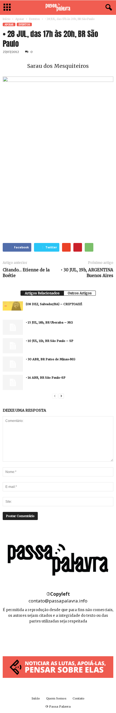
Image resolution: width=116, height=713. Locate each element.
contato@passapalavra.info (58, 601)
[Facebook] (46, 637)
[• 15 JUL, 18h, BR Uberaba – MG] (13, 327)
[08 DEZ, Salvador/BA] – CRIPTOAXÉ (54, 304)
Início (6, 19)
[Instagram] (58, 637)
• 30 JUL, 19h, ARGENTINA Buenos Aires (87, 272)
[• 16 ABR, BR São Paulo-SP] (13, 382)
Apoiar (19, 19)
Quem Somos (56, 698)
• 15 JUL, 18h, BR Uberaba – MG (49, 322)
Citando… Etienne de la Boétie (26, 272)
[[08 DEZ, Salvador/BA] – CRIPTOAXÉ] (13, 306)
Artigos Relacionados (42, 293)
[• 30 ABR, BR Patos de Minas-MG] (13, 364)
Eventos (34, 19)
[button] (108, 8)
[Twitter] (70, 637)
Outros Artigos (80, 293)
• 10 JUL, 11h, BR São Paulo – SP (49, 341)
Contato (78, 698)
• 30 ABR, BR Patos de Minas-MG (50, 359)
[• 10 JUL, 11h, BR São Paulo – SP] (13, 345)
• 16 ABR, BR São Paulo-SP (46, 377)
